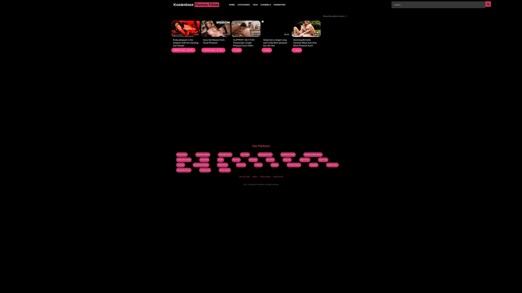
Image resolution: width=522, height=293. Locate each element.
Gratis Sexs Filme (183, 160)
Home (227, 5)
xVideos (275, 165)
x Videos (258, 165)
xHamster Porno (225, 155)
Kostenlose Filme (288, 155)
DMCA (255, 177)
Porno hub (241, 165)
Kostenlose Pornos (201, 165)
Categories (239, 5)
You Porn (270, 160)
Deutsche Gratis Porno (313, 155)
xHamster (313, 165)
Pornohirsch (181, 155)
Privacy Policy (265, 177)
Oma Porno (305, 160)
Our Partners (261, 145)
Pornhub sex (205, 170)
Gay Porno (323, 160)
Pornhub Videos (294, 165)
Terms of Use (278, 177)
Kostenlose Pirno (265, 155)
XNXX (220, 160)
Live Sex (180, 165)
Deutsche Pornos (183, 170)
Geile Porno (222, 165)
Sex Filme (245, 155)
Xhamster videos (203, 155)
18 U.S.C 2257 (244, 177)
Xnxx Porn (204, 160)
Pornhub (236, 160)
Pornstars (275, 5)
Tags (250, 5)
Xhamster (253, 160)
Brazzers (287, 160)
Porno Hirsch (225, 170)
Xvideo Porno (332, 165)
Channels (261, 5)
